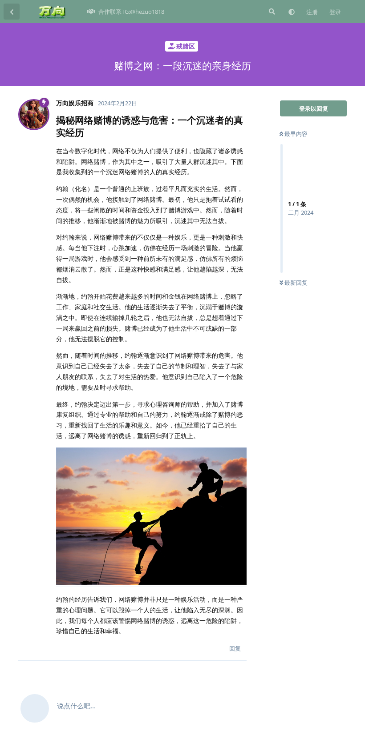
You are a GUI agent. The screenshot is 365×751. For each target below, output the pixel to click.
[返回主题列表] (12, 12)
